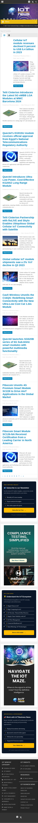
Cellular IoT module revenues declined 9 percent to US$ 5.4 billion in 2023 (24, 46)
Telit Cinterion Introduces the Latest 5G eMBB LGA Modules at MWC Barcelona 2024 (18, 97)
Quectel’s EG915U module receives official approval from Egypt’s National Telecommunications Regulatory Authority (18, 139)
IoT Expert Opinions (28, 766)
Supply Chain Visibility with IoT (16, 616)
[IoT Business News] (19, 11)
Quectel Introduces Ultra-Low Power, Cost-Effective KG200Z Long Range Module (18, 181)
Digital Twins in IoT (12, 606)
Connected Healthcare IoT (14, 623)
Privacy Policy (25, 808)
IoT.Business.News (24, 56)
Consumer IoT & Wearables (8, 800)
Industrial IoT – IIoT (10, 779)
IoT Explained (26, 768)
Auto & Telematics (9, 793)
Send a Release (25, 793)
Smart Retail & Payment (7, 808)
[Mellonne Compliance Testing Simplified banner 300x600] (19, 555)
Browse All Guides (19, 632)
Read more (17, 86)
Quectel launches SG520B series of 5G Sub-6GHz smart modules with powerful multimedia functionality (18, 345)
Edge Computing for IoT (13, 609)
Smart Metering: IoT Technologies (16, 626)
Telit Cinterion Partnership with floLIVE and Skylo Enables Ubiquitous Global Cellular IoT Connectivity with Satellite (19, 223)
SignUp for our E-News (28, 799)
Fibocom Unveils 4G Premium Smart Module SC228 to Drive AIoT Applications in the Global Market (18, 391)
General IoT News (9, 768)
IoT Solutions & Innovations (8, 775)
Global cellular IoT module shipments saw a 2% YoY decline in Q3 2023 (18, 262)
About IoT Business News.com (26, 789)
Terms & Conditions (27, 805)
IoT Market (7, 771)
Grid (4, 36)
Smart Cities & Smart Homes (9, 789)
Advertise (24, 796)
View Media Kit (19, 745)
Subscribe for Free (19, 510)
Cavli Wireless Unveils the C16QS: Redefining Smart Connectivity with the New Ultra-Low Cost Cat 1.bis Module (18, 300)
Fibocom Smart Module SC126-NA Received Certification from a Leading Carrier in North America (17, 437)
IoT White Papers (27, 778)
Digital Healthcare (10, 804)
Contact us (24, 802)
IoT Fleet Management (13, 619)
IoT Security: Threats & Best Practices (17, 613)
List (9, 35)
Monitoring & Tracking (7, 784)
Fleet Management (10, 796)
